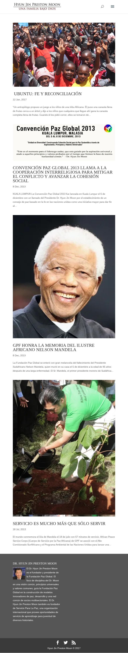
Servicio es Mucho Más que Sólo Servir (59, 523)
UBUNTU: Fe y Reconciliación (47, 93)
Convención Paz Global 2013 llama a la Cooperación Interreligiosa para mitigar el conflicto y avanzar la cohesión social (62, 174)
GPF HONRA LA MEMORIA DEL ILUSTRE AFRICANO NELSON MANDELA (53, 347)
